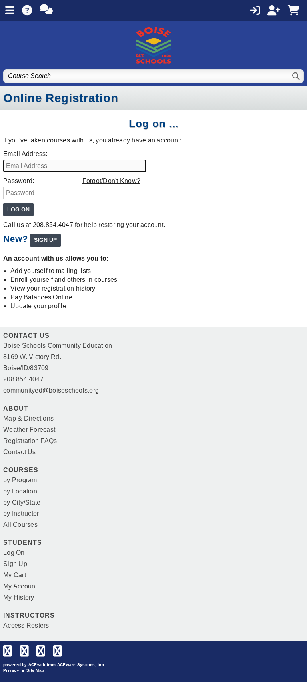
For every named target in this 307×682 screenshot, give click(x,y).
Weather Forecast (29, 429)
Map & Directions (28, 418)
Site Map (35, 670)
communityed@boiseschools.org (51, 390)
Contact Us (19, 452)
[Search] (296, 76)
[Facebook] (7, 653)
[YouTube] (57, 653)
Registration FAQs (30, 440)
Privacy (11, 670)
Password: (18, 180)
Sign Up (15, 563)
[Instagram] (40, 653)
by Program (20, 480)
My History (18, 597)
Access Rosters (26, 625)
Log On (14, 552)
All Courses (20, 524)
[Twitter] (24, 653)
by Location (20, 491)
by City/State (21, 502)
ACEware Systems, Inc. (81, 664)
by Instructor (21, 513)
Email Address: (25, 153)
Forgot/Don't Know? (111, 180)
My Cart (14, 575)
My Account (20, 586)
